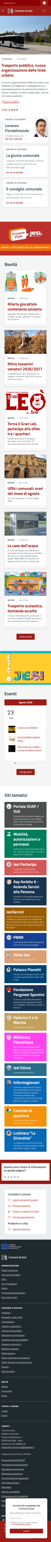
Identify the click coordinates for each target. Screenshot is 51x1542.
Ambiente (6, 1312)
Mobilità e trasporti (10, 1349)
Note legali (6, 1487)
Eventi (4, 1415)
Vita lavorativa (8, 1371)
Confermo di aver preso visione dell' (24, 1524)
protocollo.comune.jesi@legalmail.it (17, 1447)
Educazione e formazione (13, 1335)
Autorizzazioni (7, 1321)
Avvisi (4, 1395)
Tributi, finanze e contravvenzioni (16, 1362)
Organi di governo (9, 1270)
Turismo (5, 1367)
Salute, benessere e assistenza (15, 1358)
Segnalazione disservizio (12, 1469)
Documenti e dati (9, 1297)
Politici (4, 1288)
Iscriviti (26, 1531)
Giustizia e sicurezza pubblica (14, 1339)
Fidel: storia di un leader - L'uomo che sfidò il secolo (29, 748)
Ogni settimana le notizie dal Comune (25, 1513)
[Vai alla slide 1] (15, 763)
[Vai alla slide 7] (32, 763)
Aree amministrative (10, 1275)
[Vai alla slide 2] (18, 763)
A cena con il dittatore (27, 727)
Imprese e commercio (11, 1344)
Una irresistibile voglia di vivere (28, 738)
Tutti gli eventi (25, 772)
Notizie (4, 1386)
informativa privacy (22, 1524)
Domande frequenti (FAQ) (13, 1460)
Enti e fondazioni (9, 1284)
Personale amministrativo (13, 1293)
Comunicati (6, 1391)
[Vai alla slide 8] (35, 763)
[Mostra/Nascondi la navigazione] (2, 10)
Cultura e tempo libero (11, 1330)
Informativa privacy (10, 1482)
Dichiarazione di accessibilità (14, 1496)
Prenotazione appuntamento (14, 1464)
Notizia (11, 298)
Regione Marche (5, 3)
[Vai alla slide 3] (21, 763)
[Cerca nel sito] (44, 10)
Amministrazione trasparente (15, 1478)
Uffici (3, 1279)
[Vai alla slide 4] (24, 763)
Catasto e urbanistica (11, 1326)
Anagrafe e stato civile (11, 1317)
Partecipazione (8, 1353)
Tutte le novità (25, 636)
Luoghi (4, 1411)
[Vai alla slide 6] (29, 763)
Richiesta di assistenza (11, 1473)
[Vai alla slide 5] (26, 763)
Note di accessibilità (10, 1491)
